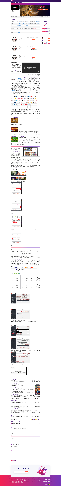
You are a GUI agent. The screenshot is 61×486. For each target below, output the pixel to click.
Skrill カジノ (29, 23)
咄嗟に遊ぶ (20, 32)
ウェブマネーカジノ (23, 23)
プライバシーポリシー (39, 478)
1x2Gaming (38, 21)
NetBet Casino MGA (19, 78)
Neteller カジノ (24, 25)
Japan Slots (25, 480)
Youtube (21, 79)
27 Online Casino (18, 2)
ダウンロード (18, 32)
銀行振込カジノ (27, 25)
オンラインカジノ (26, 479)
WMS (20, 21)
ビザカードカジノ (19, 23)
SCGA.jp (44, 481)
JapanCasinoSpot (12, 2)
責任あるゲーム (38, 480)
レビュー (48, 40)
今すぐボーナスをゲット (43, 9)
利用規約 (37, 479)
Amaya (36, 21)
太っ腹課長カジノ (45, 42)
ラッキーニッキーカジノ (45, 37)
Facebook (18, 79)
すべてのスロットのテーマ (32, 480)
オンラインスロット (26, 478)
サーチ (49, 1)
